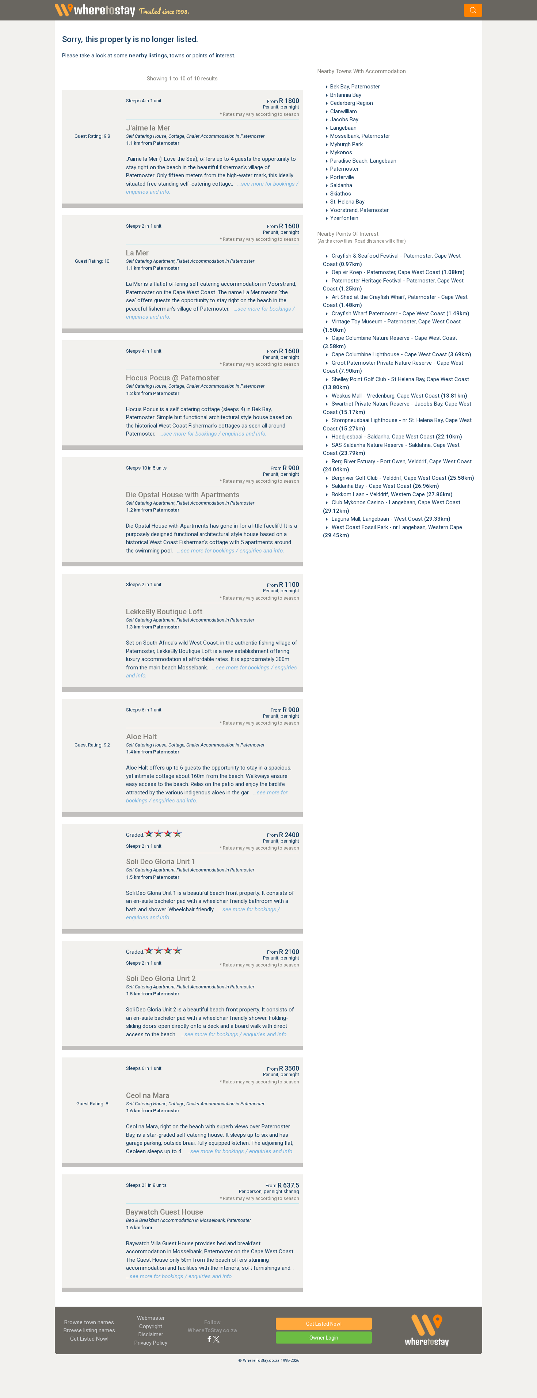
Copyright (150, 1326)
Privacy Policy (150, 1343)
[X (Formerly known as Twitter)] (216, 1339)
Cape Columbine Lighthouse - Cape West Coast (400, 354)
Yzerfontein (344, 218)
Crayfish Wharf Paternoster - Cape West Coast (399, 313)
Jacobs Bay (344, 119)
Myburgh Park (346, 144)
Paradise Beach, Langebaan (363, 160)
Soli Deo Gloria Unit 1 (160, 861)
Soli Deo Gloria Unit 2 (160, 978)
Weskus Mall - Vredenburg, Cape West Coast (398, 395)
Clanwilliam (343, 111)
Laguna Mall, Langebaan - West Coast (390, 519)
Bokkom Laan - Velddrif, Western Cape (391, 494)
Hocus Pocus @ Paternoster (173, 377)
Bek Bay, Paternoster (355, 86)
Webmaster (151, 1318)
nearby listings (148, 55)
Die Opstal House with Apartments (183, 494)
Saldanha (341, 185)
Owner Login (323, 1338)
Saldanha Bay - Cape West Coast (384, 486)
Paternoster (344, 169)
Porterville (342, 177)
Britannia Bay (345, 95)
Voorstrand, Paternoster (359, 210)
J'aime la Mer (148, 128)
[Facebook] (209, 1339)
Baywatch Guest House (164, 1212)
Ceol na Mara (148, 1095)
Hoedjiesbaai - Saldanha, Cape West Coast (396, 436)
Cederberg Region (351, 103)
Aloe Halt (141, 736)
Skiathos (340, 193)
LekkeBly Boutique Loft (164, 611)
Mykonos (341, 152)
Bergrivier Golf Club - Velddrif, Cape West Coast (402, 478)
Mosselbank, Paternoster (360, 136)
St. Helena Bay (347, 201)
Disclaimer (150, 1334)
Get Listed (89, 1339)
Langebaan (343, 128)
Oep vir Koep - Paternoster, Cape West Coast (397, 272)
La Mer (137, 252)
